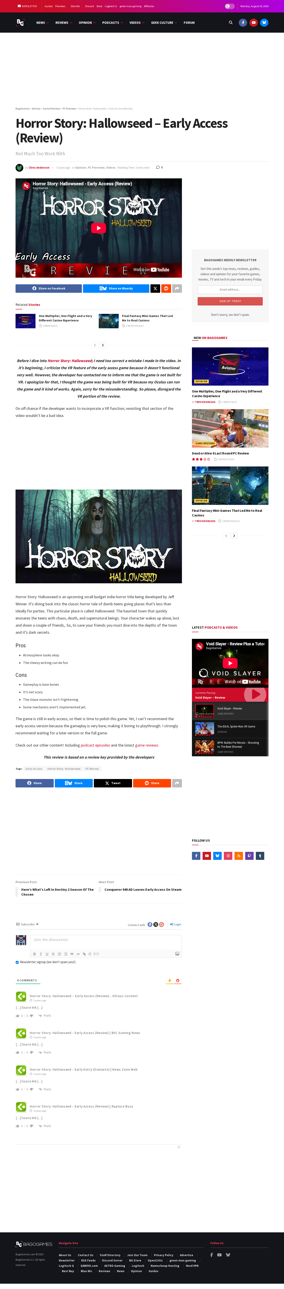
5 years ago (63, 167)
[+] (96, 953)
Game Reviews (205, 443)
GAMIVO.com (89, 1266)
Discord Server (112, 1260)
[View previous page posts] (95, 345)
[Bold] (35, 954)
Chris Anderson (39, 167)
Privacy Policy (163, 1255)
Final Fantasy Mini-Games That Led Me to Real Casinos (147, 318)
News (40, 22)
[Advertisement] (142, 70)
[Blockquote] (72, 954)
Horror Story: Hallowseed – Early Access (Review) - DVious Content (84, 996)
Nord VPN (192, 1266)
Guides (49, 6)
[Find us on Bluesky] (264, 22)
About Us (65, 1255)
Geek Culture (162, 22)
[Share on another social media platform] (177, 288)
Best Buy (68, 1271)
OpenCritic (155, 1260)
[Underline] (47, 954)
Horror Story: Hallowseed (69, 360)
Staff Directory (110, 1255)
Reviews (61, 22)
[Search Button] (231, 22)
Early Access (34, 768)
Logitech (138, 1266)
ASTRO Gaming (114, 1266)
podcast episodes (95, 745)
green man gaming (130, 6)
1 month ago (225, 459)
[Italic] (41, 954)
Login (177, 924)
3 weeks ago (50, 325)
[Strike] (53, 954)
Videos (135, 22)
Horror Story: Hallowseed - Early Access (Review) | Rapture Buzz (81, 1106)
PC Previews (96, 167)
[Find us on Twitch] (249, 856)
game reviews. (147, 745)
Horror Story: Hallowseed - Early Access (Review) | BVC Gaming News (85, 1033)
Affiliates (149, 6)
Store (99, 6)
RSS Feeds (88, 1260)
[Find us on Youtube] (253, 22)
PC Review (92, 768)
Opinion (85, 22)
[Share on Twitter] (155, 288)
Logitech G (111, 6)
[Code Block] (78, 954)
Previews (60, 6)
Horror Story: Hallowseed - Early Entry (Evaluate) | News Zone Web (84, 1069)
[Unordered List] (66, 954)
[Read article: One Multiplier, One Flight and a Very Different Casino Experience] (26, 321)
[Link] (84, 954)
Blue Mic (86, 1271)
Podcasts (110, 22)
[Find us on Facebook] (243, 22)
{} (90, 953)
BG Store (135, 1260)
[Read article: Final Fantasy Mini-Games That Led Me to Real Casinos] (109, 321)
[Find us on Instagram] (228, 856)
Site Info (75, 6)
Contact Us (85, 1255)
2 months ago (134, 325)
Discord (89, 6)
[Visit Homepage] (20, 22)
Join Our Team (137, 1255)
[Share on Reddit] (166, 288)
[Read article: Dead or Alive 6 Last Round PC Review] (230, 428)
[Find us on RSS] (239, 856)
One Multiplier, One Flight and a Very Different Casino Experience (65, 318)
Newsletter (29, 6)
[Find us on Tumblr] (260, 856)
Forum (189, 22)
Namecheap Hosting (165, 1266)
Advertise (186, 1255)
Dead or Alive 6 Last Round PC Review (220, 453)
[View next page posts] (102, 345)
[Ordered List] (59, 954)
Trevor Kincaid (205, 402)
